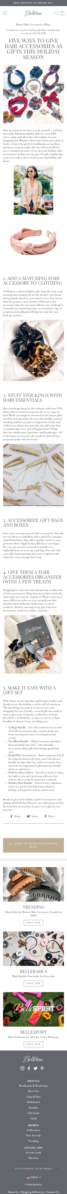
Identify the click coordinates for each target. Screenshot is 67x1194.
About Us (13, 1192)
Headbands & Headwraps (33, 1085)
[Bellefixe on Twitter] (36, 1068)
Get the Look (33, 1152)
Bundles (33, 1107)
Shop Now (33, 923)
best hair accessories (17, 30)
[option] (33, 3)
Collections (33, 1130)
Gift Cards (33, 1113)
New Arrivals (33, 1135)
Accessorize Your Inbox (33, 1169)
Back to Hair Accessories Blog (36, 845)
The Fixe (33, 1158)
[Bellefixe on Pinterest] (42, 1068)
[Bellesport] (33, 1009)
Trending (33, 1141)
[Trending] (33, 884)
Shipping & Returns (32, 1192)
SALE (33, 1118)
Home (19, 24)
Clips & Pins (33, 1096)
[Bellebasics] (33, 948)
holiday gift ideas (37, 30)
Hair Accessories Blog (37, 24)
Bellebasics (33, 1102)
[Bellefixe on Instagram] (22, 1068)
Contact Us (52, 1192)
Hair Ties (33, 1091)
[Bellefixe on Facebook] (29, 1068)
